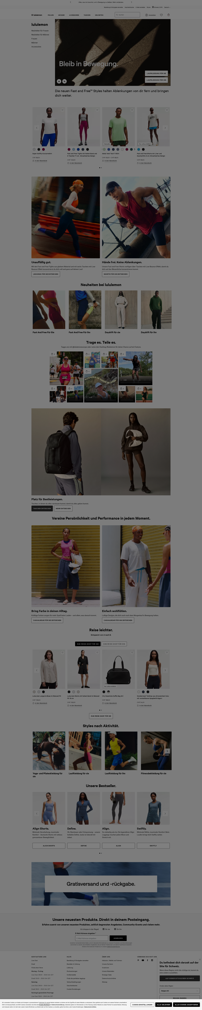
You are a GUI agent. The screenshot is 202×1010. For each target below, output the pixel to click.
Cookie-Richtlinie (44, 1004)
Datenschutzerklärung (58, 1004)
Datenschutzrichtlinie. (90, 1007)
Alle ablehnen (163, 1004)
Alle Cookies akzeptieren (186, 1004)
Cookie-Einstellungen (142, 1004)
